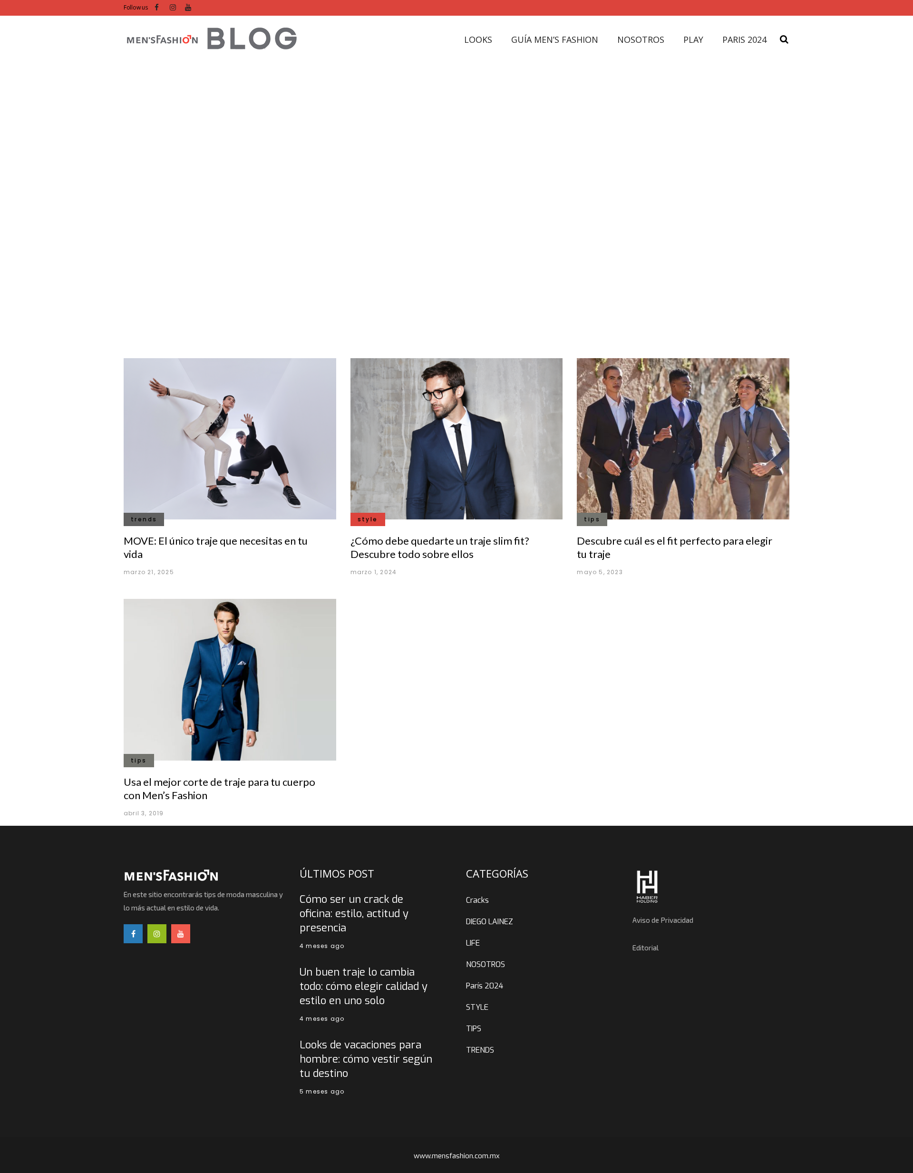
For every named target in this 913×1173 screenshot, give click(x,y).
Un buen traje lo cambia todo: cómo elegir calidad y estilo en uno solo (363, 986)
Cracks (477, 900)
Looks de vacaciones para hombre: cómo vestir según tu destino (366, 1059)
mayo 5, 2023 (599, 572)
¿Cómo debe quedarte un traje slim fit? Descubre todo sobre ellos (439, 547)
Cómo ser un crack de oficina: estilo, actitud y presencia (354, 913)
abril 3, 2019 (144, 813)
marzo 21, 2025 (149, 572)
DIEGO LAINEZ (489, 922)
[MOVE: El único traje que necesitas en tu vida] (230, 438)
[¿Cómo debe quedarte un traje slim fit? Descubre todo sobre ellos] (456, 438)
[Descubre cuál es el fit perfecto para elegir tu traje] (683, 438)
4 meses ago (322, 946)
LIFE (473, 943)
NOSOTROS (485, 964)
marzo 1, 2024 (373, 572)
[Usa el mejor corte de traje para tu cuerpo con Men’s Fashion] (230, 678)
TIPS (473, 1029)
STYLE (477, 1007)
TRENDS (480, 1050)
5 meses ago (322, 1091)
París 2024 (484, 986)
